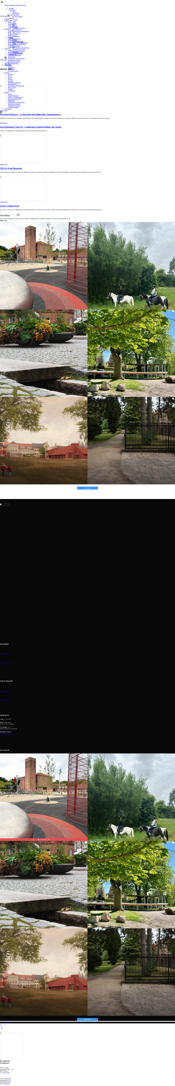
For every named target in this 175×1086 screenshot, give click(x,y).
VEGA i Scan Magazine (11, 168)
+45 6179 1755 (4, 700)
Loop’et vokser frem (9, 206)
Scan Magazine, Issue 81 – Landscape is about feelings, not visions (30, 127)
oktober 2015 (4, 110)
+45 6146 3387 (4, 662)
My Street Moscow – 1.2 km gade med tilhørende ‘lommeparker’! (30, 114)
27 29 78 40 (5, 1072)
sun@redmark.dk (5, 733)
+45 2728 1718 (4, 691)
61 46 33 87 (5, 1083)
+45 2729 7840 (4, 654)
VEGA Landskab (7, 1022)
